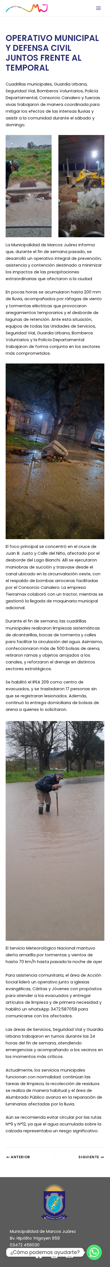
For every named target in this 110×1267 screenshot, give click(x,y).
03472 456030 (24, 1245)
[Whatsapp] (94, 1252)
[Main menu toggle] (98, 8)
